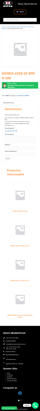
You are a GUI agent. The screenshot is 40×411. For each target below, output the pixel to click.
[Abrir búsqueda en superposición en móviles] (20, 20)
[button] (20, 11)
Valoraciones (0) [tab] (8, 102)
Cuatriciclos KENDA (23, 95)
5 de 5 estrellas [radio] (16, 131)
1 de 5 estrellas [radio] (6, 131)
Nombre (8, 144)
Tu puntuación (10, 128)
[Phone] (35, 405)
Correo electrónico (11, 151)
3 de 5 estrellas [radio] (11, 131)
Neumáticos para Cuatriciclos (18, 27)
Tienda (7, 27)
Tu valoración (9, 134)
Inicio (3, 27)
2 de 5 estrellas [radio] (8, 131)
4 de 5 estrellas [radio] (14, 131)
